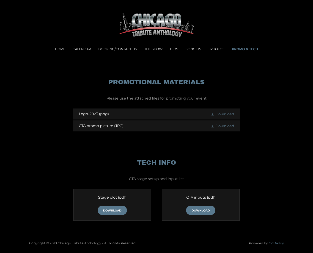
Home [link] (60, 49)
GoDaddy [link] (276, 243)
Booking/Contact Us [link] (117, 49)
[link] (156, 26)
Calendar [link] (82, 49)
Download (112, 210)
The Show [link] (153, 49)
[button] (222, 114)
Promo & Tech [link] (245, 49)
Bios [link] (174, 49)
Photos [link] (217, 49)
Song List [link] (194, 49)
